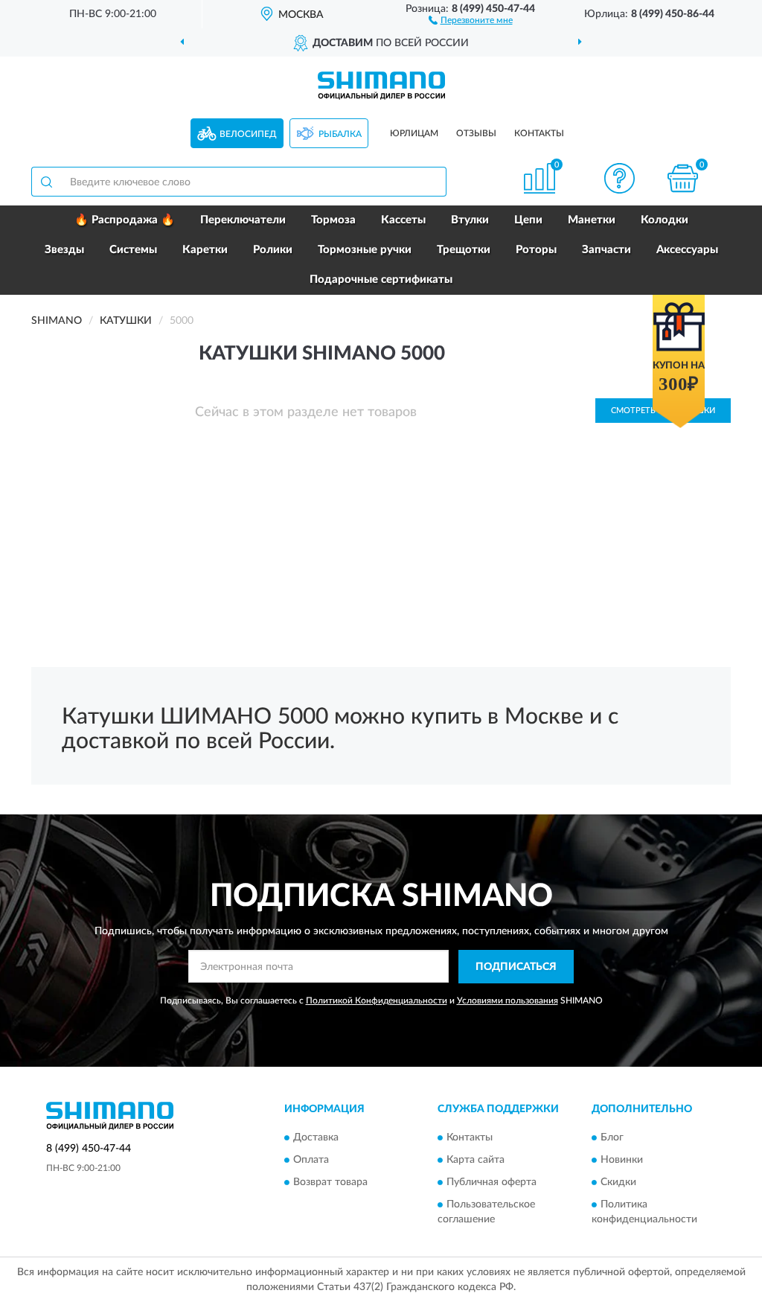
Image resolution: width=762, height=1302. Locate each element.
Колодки (664, 220)
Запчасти (606, 249)
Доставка (316, 1138)
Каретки (205, 249)
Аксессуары (687, 249)
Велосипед (248, 134)
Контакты (539, 133)
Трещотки (463, 249)
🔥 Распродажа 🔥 (124, 220)
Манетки (591, 220)
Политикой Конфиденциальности (376, 1000)
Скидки (618, 1183)
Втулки (470, 220)
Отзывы (476, 133)
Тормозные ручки (365, 249)
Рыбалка (340, 134)
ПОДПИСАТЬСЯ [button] (516, 967)
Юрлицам (414, 133)
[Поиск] (46, 182)
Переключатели (243, 220)
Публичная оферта (491, 1183)
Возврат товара (330, 1183)
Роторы (536, 249)
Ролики (272, 249)
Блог (612, 1138)
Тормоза (333, 220)
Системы (133, 249)
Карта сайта (475, 1160)
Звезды (64, 249)
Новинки (622, 1160)
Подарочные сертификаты (381, 279)
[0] (682, 178)
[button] (471, 19)
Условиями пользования (507, 1000)
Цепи (528, 220)
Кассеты (403, 220)
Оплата (311, 1160)
